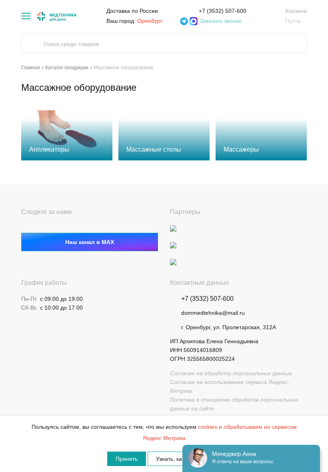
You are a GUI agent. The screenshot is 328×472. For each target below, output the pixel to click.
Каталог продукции (66, 67)
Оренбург (149, 21)
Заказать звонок (220, 21)
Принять (127, 459)
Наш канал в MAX (89, 242)
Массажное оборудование (124, 67)
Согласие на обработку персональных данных (231, 373)
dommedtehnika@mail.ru (213, 313)
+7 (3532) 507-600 (222, 11)
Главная (30, 67)
